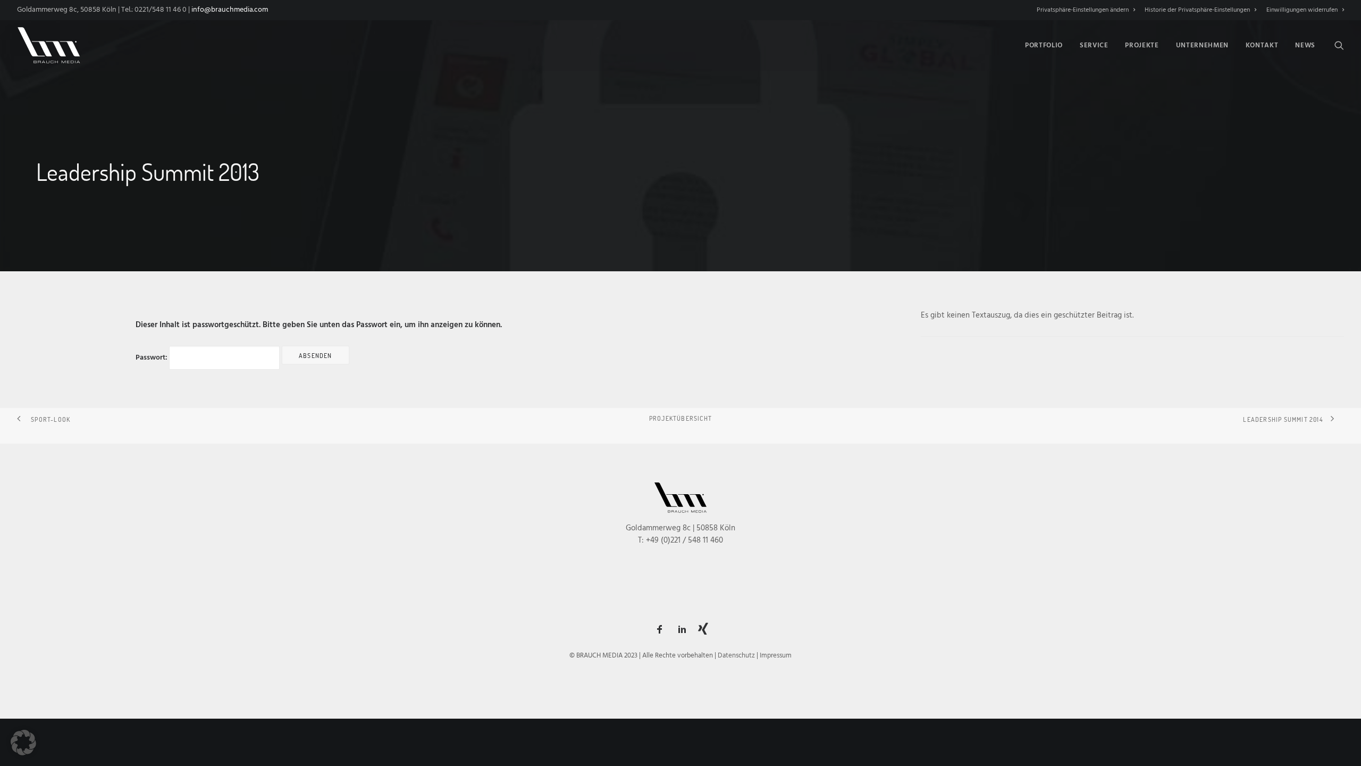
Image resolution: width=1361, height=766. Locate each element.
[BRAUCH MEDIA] (49, 45)
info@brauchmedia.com (229, 10)
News (1305, 45)
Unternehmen (1202, 45)
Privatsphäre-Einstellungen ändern (1083, 10)
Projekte (1141, 45)
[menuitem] (1088, 10)
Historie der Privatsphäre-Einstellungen (1197, 10)
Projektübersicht (680, 418)
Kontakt (1262, 45)
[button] (1339, 45)
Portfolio (1044, 45)
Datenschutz (736, 655)
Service (1094, 45)
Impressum (776, 655)
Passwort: (152, 358)
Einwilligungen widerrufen (1302, 10)
